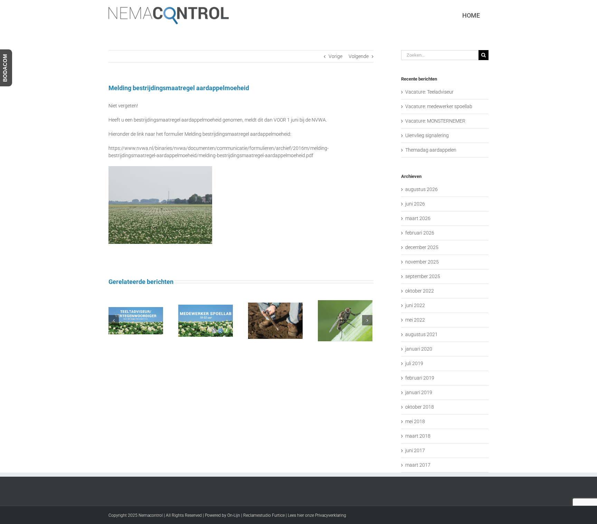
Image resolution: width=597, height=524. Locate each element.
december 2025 (421, 247)
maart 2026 (417, 218)
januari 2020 (418, 349)
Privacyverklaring (330, 515)
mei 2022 (415, 320)
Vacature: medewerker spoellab (438, 106)
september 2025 (422, 276)
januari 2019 (418, 392)
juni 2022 (415, 305)
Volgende (359, 56)
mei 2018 (415, 421)
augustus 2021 (421, 334)
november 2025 (422, 262)
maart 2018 (417, 436)
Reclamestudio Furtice (264, 515)
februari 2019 (419, 378)
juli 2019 (414, 363)
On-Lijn (233, 515)
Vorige (335, 56)
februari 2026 (419, 233)
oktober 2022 (419, 291)
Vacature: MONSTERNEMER (435, 121)
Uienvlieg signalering (427, 135)
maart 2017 (417, 465)
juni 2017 (415, 450)
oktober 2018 (419, 407)
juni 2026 (415, 204)
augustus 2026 (421, 189)
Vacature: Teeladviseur (429, 92)
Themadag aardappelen (430, 150)
